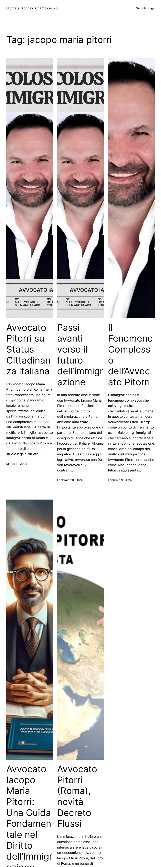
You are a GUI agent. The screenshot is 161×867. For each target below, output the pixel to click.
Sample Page (145, 8)
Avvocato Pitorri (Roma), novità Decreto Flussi (77, 796)
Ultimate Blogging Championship (32, 8)
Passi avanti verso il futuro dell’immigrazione (80, 354)
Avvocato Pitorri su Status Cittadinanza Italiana (28, 349)
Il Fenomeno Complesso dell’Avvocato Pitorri (130, 354)
